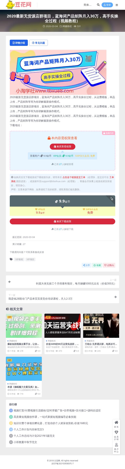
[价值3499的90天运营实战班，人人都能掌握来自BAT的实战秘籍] (62, 326)
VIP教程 (19, 259)
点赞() (110, 265)
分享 (88, 265)
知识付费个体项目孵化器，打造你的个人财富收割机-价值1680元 (51, 423)
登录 (108, 5)
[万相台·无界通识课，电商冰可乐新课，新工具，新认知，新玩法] (101, 326)
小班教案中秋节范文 (25, 442)
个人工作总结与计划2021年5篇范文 (34, 436)
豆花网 (57, 460)
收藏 (99, 265)
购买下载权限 (64, 221)
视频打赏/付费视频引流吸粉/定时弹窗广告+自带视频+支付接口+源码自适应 (57, 410)
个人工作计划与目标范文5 (29, 429)
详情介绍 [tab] (20, 42)
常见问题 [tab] (40, 42)
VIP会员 (41, 209)
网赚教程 (67, 26)
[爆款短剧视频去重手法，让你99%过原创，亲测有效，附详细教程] (24, 326)
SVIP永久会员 (92, 209)
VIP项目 (30, 259)
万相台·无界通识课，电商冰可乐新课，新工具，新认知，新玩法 (101, 345)
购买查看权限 (64, 146)
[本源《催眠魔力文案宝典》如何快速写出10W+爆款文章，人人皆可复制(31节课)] (24, 369)
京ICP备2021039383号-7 (62, 463)
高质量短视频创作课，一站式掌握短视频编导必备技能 (45, 417)
